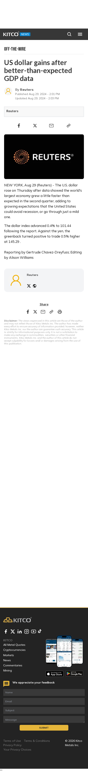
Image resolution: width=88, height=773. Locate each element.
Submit (44, 727)
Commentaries (12, 665)
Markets (8, 655)
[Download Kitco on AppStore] (54, 674)
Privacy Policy (12, 745)
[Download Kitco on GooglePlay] (74, 674)
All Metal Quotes (14, 645)
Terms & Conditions (37, 741)
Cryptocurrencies (14, 650)
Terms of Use (12, 741)
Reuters (27, 89)
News (7, 660)
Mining (7, 670)
